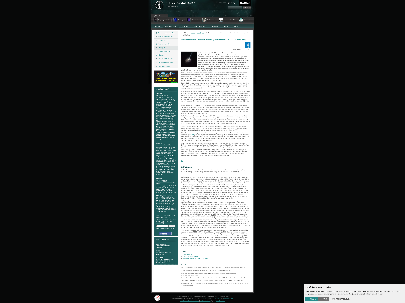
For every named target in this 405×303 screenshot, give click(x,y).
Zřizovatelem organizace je (227, 3)
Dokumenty (247, 20)
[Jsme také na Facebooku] (165, 235)
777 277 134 (215, 299)
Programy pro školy (163, 20)
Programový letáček (229, 20)
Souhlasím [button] (312, 299)
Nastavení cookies (205, 301)
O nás (236, 26)
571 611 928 (203, 299)
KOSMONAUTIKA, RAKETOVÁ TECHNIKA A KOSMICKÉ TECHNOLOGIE (164, 261)
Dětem (226, 26)
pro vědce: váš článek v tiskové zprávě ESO (196, 258)
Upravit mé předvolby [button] (341, 299)
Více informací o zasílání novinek (165, 228)
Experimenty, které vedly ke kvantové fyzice (163, 253)
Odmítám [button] (323, 299)
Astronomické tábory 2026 (163, 145)
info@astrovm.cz (228, 299)
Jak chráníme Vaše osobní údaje (189, 301)
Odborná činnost (199, 26)
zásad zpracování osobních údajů (164, 222)
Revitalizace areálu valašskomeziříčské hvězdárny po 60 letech (165, 182)
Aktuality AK (195, 20)
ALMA (192, 135)
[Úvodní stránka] (159, 5)
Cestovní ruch (211, 20)
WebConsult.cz (220, 301)
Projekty (180, 20)
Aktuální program (162, 239)
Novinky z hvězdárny (163, 89)
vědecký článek (187, 254)
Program (157, 26)
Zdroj (182, 161)
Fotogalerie (214, 26)
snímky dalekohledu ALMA (191, 256)
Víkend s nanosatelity (162, 95)
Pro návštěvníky (170, 26)
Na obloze (185, 26)
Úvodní (193, 33)
